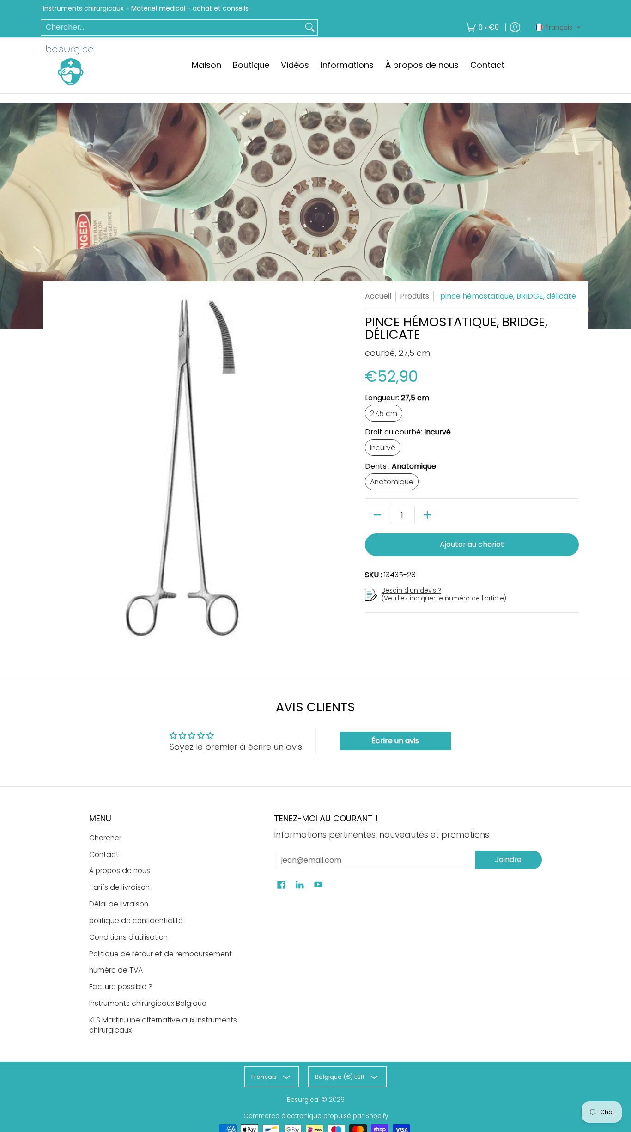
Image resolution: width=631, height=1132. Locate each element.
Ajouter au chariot (472, 544)
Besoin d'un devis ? (411, 590)
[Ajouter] (427, 515)
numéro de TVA (116, 970)
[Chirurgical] (70, 65)
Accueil (378, 296)
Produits (414, 296)
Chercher (105, 837)
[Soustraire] (377, 515)
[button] (558, 27)
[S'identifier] (515, 27)
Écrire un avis (395, 740)
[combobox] (172, 27)
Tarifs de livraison (119, 887)
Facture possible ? (120, 986)
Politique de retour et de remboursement (160, 953)
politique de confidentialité (136, 920)
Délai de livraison (118, 904)
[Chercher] (310, 27)
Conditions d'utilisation (128, 937)
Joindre (508, 859)
